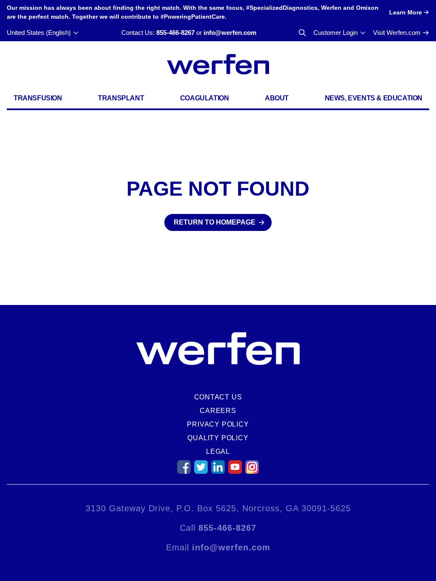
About (277, 98)
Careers (218, 410)
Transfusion (38, 98)
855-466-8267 (175, 32)
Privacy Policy (218, 424)
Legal (218, 451)
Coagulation (204, 98)
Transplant (121, 98)
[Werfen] (218, 64)
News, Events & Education (373, 98)
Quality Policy (217, 437)
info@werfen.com (230, 32)
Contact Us (218, 397)
